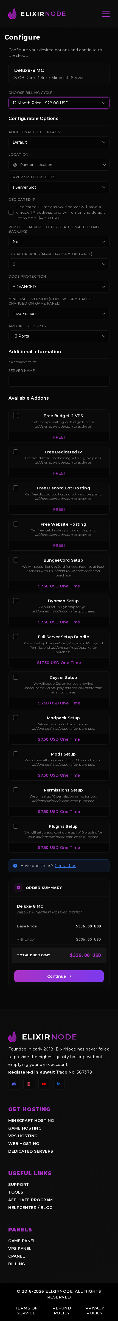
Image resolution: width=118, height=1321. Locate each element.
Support (18, 1184)
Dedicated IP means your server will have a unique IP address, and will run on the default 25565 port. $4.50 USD (60, 212)
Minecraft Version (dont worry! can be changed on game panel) (51, 301)
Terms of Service (26, 1311)
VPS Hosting (23, 1135)
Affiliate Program (30, 1199)
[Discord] (13, 1084)
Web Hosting (23, 1143)
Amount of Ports (27, 326)
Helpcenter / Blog (30, 1207)
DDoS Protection (27, 276)
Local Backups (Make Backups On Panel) (50, 254)
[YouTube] (43, 1084)
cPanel (16, 1256)
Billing (16, 1263)
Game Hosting (24, 1128)
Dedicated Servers (30, 1151)
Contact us (65, 865)
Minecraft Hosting (31, 1120)
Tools (15, 1192)
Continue (56, 976)
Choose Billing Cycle (31, 93)
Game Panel (22, 1240)
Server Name (22, 371)
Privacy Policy (94, 1311)
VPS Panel (20, 1248)
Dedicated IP (22, 199)
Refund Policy (61, 1311)
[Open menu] (106, 14)
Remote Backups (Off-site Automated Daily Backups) (54, 229)
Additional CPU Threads (34, 132)
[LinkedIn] (59, 1084)
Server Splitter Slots (32, 177)
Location (19, 154)
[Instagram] (28, 1084)
